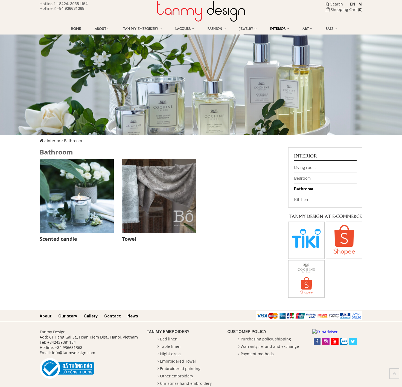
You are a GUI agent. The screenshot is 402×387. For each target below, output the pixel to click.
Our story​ (67, 316)
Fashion (215, 28)
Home (76, 28)
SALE (330, 28)
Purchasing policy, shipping (266, 339)
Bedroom (302, 178)
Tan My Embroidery (141, 28)
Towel (129, 239)
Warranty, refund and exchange (270, 346)
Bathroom (73, 140)
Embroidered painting (180, 368)
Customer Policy (247, 331)
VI (360, 4)
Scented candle (58, 239)
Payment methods (257, 353)
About (101, 28)
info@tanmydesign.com (73, 352)
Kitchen (301, 199)
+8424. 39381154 (72, 3)
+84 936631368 (70, 8)
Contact (112, 316)
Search (336, 4)
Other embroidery (176, 376)
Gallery (91, 316)
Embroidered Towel (178, 361)
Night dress (170, 353)
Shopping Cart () (346, 9)
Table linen (170, 346)
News (132, 316)
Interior (278, 28)
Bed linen (168, 339)
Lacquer (183, 28)
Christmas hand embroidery (186, 383)
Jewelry (246, 28)
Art (306, 28)
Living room (305, 167)
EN (352, 4)
